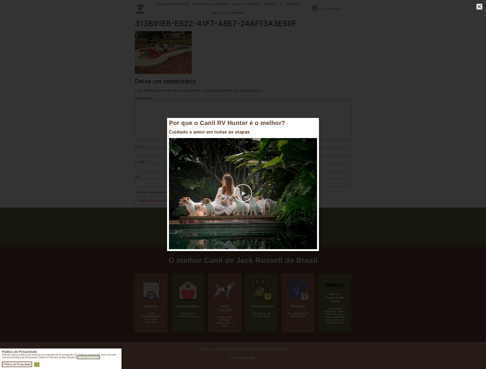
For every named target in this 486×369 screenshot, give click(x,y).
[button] (243, 194)
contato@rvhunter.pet (88, 357)
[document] (243, 184)
